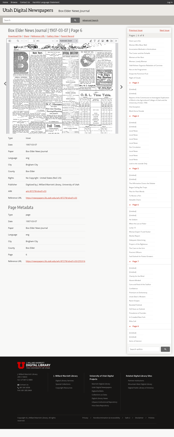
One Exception (134, 107)
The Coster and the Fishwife (139, 53)
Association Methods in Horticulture (142, 49)
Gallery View (53, 36)
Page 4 (136, 116)
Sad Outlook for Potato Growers (141, 256)
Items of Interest (135, 341)
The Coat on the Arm (137, 248)
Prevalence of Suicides (137, 313)
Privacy (85, 418)
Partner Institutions (136, 380)
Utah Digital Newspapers (102, 387)
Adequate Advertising (137, 240)
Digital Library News (100, 398)
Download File (15, 36)
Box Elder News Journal (74, 11)
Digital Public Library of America (140, 388)
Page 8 (136, 326)
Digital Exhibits (98, 391)
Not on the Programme (138, 69)
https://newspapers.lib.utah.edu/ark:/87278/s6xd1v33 (51, 197)
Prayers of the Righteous (138, 244)
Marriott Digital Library (101, 384)
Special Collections (63, 384)
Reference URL (38, 36)
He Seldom (133, 219)
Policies (151, 418)
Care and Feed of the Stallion (140, 284)
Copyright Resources (64, 388)
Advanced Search (90, 20)
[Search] (75, 20)
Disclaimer (139, 418)
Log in (170, 2)
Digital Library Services (65, 380)
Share (26, 36)
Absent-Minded (135, 280)
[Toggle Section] (130, 83)
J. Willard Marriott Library (27, 374)
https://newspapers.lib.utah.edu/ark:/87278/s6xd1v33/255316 (55, 261)
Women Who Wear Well (138, 45)
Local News (133, 131)
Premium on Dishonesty (138, 292)
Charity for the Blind (136, 276)
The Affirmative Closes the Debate (142, 183)
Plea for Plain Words (136, 191)
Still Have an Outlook (137, 309)
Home (5, 2)
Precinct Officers (135, 252)
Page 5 (136, 168)
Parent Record (67, 36)
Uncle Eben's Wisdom (137, 296)
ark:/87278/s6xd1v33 (36, 191)
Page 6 (136, 204)
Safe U (127, 418)
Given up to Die (135, 41)
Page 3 (136, 82)
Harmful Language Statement (46, 2)
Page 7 (136, 261)
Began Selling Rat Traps (138, 187)
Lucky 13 (132, 228)
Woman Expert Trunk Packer (140, 232)
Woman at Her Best (136, 57)
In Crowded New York (137, 317)
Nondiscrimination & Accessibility (106, 418)
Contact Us (25, 2)
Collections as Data (99, 394)
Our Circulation (135, 147)
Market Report (134, 236)
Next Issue (164, 30)
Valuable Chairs (135, 200)
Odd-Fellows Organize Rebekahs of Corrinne (145, 65)
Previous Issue (135, 30)
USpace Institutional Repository (104, 402)
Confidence (133, 288)
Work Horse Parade (136, 111)
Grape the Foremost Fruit (138, 74)
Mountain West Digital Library (140, 384)
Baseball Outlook (135, 305)
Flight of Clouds (135, 78)
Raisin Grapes (134, 301)
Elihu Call (132, 321)
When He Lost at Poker (137, 224)
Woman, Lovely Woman (138, 61)
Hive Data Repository (100, 405)
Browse (14, 2)
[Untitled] (132, 89)
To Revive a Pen (135, 196)
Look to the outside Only (138, 163)
